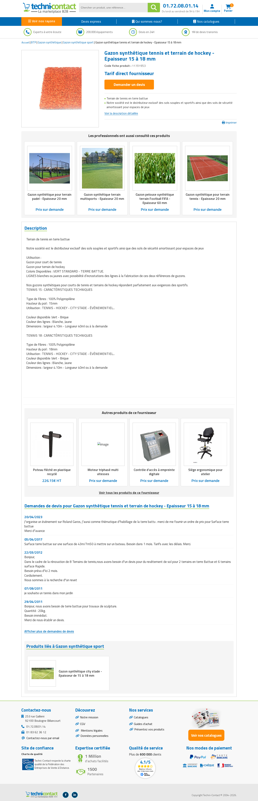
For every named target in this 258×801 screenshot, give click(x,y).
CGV (82, 724)
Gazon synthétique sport (78, 42)
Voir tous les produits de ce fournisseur (129, 492)
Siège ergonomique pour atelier (205, 472)
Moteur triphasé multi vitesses (103, 472)
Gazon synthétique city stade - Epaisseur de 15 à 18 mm (80, 673)
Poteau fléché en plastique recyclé (52, 472)
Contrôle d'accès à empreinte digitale (154, 472)
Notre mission (89, 717)
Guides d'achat (143, 724)
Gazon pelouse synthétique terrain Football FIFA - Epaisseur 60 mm (155, 198)
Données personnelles (94, 736)
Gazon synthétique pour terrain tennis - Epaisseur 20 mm (207, 196)
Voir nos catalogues (206, 735)
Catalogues (141, 717)
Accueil (25, 42)
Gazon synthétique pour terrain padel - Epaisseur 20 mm (49, 196)
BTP (33, 42)
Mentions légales (91, 730)
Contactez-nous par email (42, 738)
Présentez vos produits (149, 729)
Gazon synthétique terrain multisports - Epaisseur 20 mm (102, 196)
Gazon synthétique (49, 42)
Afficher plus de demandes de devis (49, 631)
